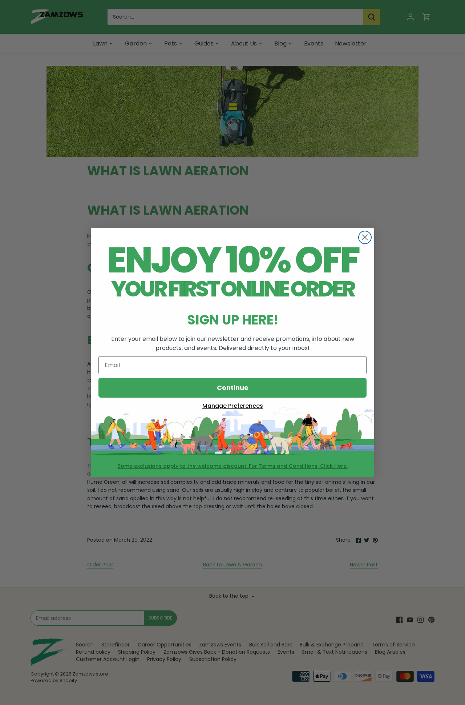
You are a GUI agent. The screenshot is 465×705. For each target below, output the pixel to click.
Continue (232, 387)
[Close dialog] (365, 237)
